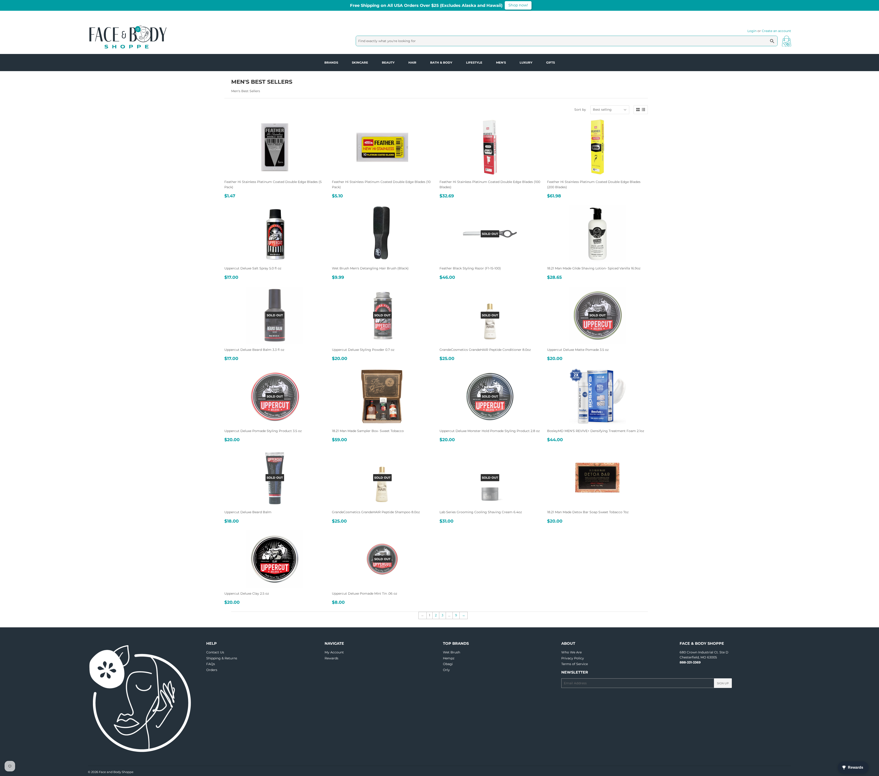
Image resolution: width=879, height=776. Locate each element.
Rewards (331, 658)
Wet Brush (451, 652)
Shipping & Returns (221, 658)
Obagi (448, 664)
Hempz (448, 658)
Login (752, 31)
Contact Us (215, 652)
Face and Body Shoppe (116, 772)
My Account (334, 652)
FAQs (210, 664)
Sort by (580, 109)
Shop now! (518, 5)
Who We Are (571, 652)
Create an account (776, 31)
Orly (446, 670)
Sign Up (723, 683)
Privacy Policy (572, 658)
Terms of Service (574, 664)
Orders (211, 670)
